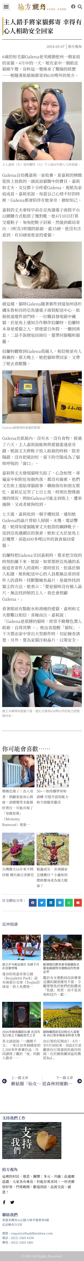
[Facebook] (73, 6)
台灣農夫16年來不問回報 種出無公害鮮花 (18, 872)
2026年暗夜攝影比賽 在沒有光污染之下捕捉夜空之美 (21, 1033)
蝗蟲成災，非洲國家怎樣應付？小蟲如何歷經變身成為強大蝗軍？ (52, 877)
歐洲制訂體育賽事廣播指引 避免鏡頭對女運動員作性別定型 (61, 968)
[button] (6, 7)
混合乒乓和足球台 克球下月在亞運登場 (20, 966)
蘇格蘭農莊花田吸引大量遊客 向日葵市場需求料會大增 (61, 1033)
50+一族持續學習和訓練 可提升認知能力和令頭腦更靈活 (52, 797)
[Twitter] (12, 1202)
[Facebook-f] (4, 1202)
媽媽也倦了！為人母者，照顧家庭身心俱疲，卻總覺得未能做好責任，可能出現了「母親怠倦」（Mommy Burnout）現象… (17, 808)
